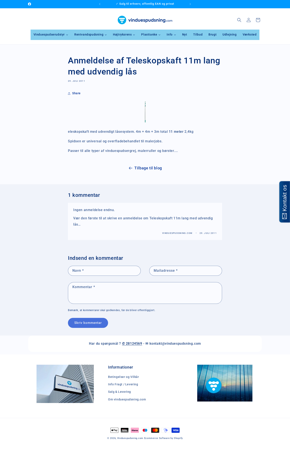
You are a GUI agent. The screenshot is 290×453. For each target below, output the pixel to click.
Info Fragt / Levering (123, 384)
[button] (239, 20)
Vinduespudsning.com (130, 438)
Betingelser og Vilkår (123, 377)
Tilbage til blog (148, 168)
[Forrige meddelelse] (99, 4)
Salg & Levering (119, 391)
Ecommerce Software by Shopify (163, 438)
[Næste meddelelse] (190, 4)
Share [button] (76, 93)
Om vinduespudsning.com (127, 399)
